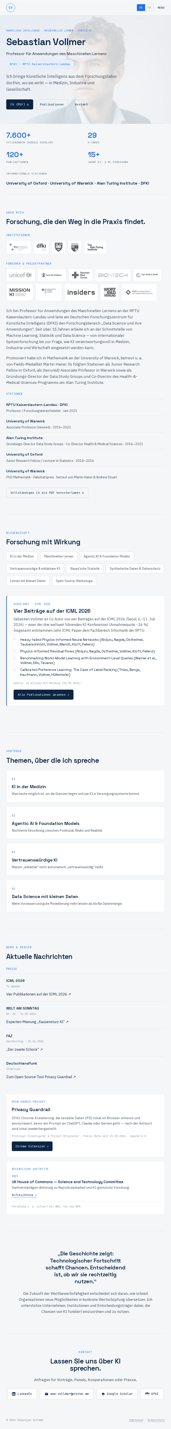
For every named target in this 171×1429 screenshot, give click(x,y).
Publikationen (52, 104)
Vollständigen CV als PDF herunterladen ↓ (47, 493)
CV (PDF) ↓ (19, 104)
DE (141, 7)
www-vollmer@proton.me (69, 1394)
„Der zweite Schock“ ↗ (24, 1049)
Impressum (136, 1420)
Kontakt (81, 104)
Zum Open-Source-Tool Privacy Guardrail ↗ (41, 1077)
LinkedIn (24, 1394)
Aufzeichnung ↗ (24, 1195)
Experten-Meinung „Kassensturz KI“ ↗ (37, 1022)
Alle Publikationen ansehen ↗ (43, 695)
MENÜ (161, 8)
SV (10, 7)
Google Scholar (120, 1394)
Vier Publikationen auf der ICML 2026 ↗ (38, 994)
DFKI (155, 1394)
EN (149, 7)
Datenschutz (156, 1420)
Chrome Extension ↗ (32, 1146)
